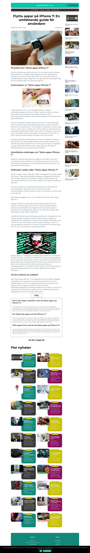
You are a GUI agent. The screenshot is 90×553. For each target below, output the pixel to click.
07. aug (55, 354)
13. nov (28, 434)
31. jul (28, 370)
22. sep (55, 498)
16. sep (55, 514)
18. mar (55, 386)
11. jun (54, 370)
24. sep (28, 498)
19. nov (55, 418)
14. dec (28, 402)
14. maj (28, 386)
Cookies (48, 10)
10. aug (28, 354)
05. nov (28, 450)
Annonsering (34, 10)
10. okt (28, 482)
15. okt (54, 466)
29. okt (55, 450)
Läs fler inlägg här (36, 340)
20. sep (28, 514)
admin (24, 27)
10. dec (55, 402)
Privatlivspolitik (47, 550)
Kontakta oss (55, 10)
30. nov (28, 418)
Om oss (42, 10)
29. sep (55, 482)
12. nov (55, 434)
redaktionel (58, 27)
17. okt (28, 466)
